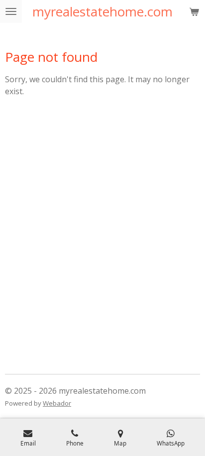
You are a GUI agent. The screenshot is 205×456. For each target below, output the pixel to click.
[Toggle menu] (11, 11)
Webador (57, 403)
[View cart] (194, 11)
